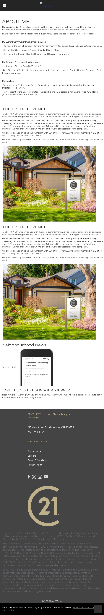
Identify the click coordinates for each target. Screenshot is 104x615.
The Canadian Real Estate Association (49, 562)
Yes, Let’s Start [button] (9, 367)
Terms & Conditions (38, 460)
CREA (69, 547)
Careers (32, 456)
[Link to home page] (52, 5)
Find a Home (34, 451)
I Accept (98, 609)
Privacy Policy (35, 464)
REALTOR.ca (66, 559)
